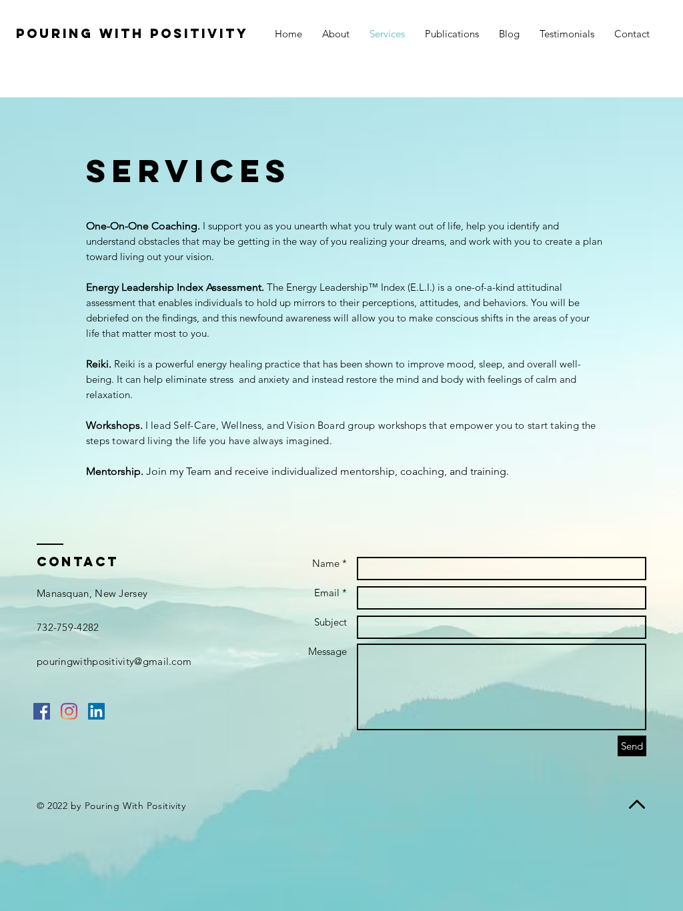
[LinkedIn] (96, 711)
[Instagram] (69, 711)
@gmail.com (162, 661)
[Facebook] (41, 711)
